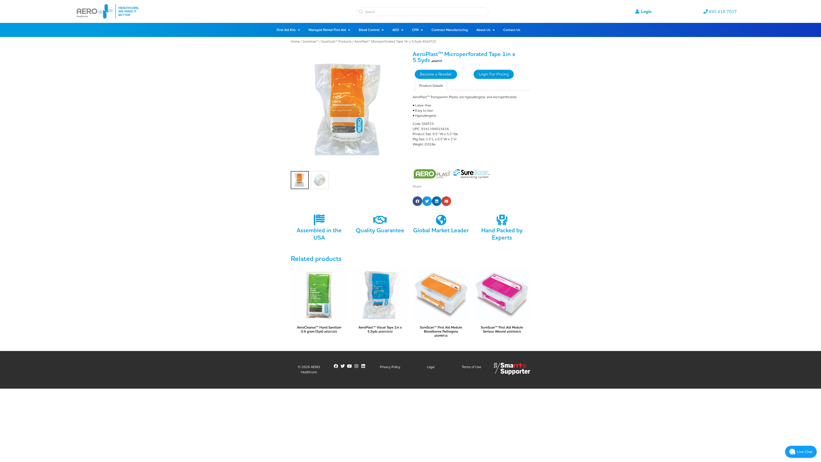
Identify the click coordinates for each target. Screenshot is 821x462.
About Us (483, 30)
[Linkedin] (363, 366)
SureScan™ (311, 41)
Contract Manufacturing (449, 30)
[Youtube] (349, 366)
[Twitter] (342, 366)
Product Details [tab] (431, 85)
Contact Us (511, 30)
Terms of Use (471, 367)
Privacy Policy (390, 367)
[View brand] (432, 173)
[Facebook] (335, 366)
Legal (430, 367)
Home (295, 41)
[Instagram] (356, 366)
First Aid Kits (286, 30)
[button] (417, 201)
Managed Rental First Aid (327, 30)
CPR (415, 30)
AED (395, 30)
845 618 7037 (723, 12)
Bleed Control (369, 30)
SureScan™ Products (336, 41)
